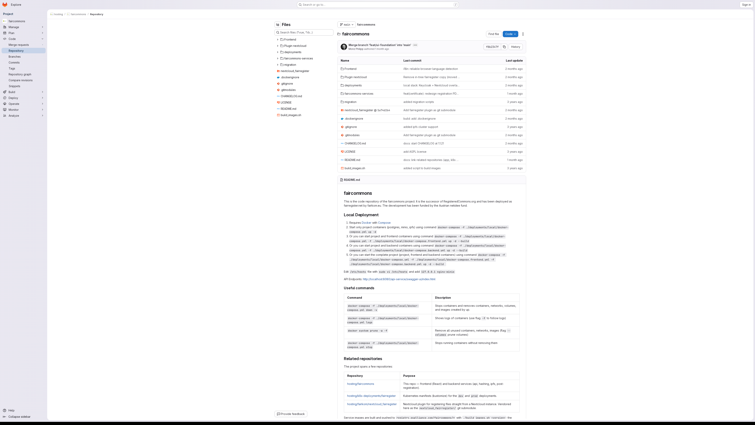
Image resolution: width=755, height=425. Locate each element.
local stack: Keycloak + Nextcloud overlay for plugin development (431, 85)
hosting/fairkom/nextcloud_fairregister (372, 404)
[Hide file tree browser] (277, 24)
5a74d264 (384, 110)
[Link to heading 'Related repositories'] (384, 358)
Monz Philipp (356, 48)
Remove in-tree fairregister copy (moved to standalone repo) (431, 77)
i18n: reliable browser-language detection (430, 68)
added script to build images (422, 168)
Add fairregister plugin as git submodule (429, 110)
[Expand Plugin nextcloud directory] (277, 45)
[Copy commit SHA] (504, 47)
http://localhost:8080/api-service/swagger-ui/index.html (399, 279)
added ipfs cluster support (420, 126)
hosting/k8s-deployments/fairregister (371, 395)
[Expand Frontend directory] (277, 39)
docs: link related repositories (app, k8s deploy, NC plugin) (431, 160)
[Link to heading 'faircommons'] (374, 193)
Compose (384, 222)
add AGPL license (414, 151)
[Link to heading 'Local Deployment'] (381, 214)
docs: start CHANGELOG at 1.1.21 (423, 143)
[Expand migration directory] (277, 64)
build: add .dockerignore (419, 118)
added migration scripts (418, 101)
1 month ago (382, 48)
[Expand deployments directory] (277, 52)
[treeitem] (304, 39)
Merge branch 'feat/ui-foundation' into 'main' (380, 45)
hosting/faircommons (360, 383)
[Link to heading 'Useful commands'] (376, 288)
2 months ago (514, 68)
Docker (366, 222)
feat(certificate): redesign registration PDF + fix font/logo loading (431, 93)
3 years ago (515, 101)
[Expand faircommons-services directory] (277, 58)
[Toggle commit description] (415, 45)
